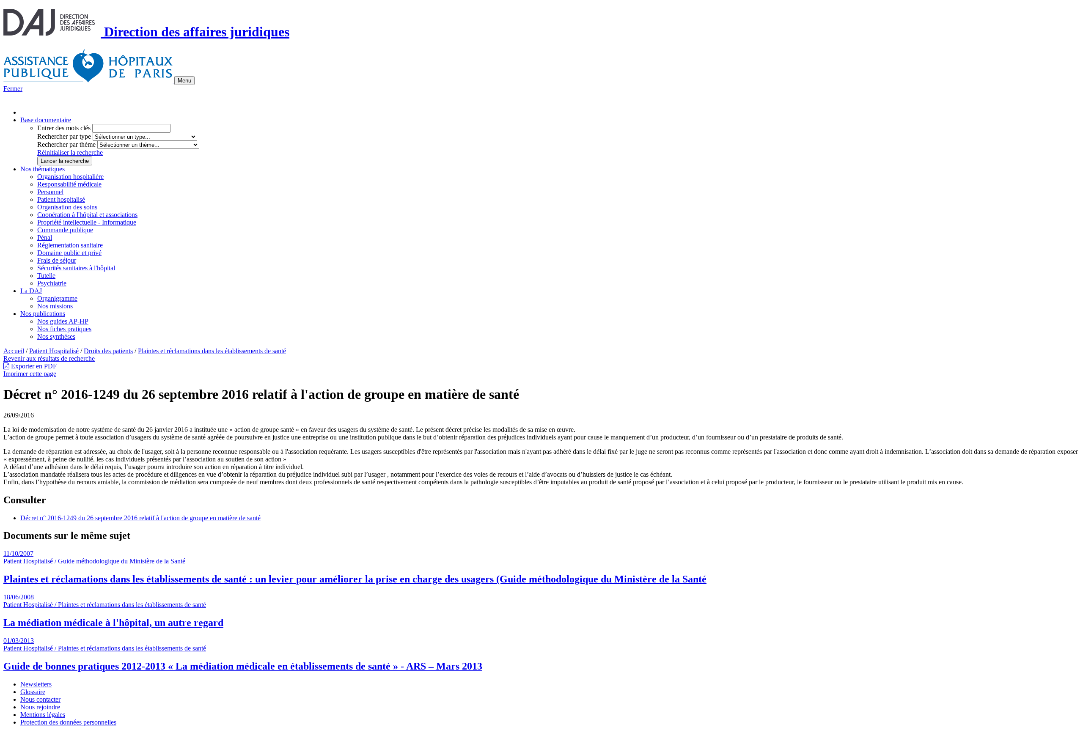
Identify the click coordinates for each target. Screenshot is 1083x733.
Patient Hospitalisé (54, 350)
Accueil (13, 350)
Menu (184, 80)
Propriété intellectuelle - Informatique (86, 222)
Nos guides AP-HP (62, 321)
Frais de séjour (56, 260)
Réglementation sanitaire (70, 245)
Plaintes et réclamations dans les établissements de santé (212, 350)
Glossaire (32, 691)
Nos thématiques (42, 169)
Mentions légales (42, 714)
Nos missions (55, 306)
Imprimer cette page (29, 373)
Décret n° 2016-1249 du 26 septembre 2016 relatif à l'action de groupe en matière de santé (140, 518)
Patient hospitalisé (61, 199)
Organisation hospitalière (70, 176)
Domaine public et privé (69, 252)
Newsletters (36, 684)
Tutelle (46, 275)
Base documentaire (45, 120)
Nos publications (42, 313)
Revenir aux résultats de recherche (49, 358)
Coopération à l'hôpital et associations (87, 214)
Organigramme (57, 298)
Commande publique (65, 229)
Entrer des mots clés (64, 128)
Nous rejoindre (40, 707)
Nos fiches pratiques (64, 328)
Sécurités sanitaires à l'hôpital (76, 268)
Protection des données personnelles (68, 722)
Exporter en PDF (33, 366)
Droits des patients (108, 350)
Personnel (50, 191)
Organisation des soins (67, 207)
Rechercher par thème (66, 144)
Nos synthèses (56, 336)
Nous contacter (40, 699)
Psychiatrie (51, 283)
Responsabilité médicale (69, 184)
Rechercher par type (64, 136)
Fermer (12, 88)
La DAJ (31, 290)
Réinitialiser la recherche (70, 152)
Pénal (44, 237)
